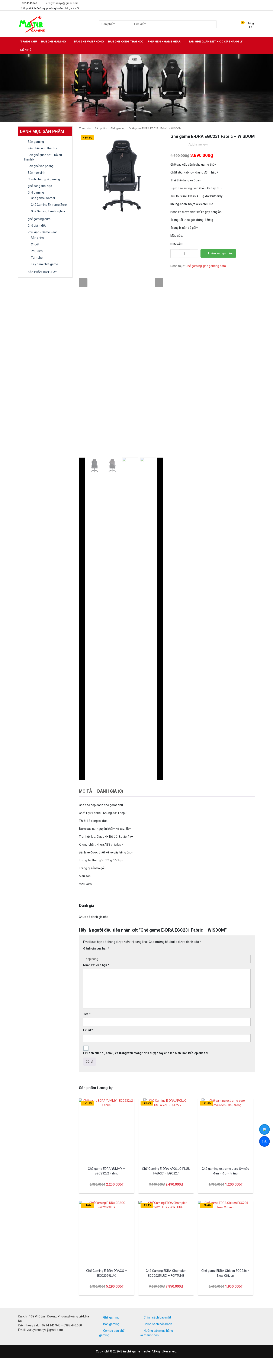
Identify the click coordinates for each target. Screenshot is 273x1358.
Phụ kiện (37, 251)
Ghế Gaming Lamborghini (48, 211)
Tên (86, 1014)
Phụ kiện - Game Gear (42, 232)
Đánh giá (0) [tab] (110, 791)
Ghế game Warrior (43, 198)
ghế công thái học (40, 186)
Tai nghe (37, 257)
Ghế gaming (117, 128)
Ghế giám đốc (37, 225)
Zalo (264, 1142)
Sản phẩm (101, 128)
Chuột (35, 244)
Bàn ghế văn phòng (41, 166)
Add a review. (198, 144)
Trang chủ (85, 128)
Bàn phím (37, 237)
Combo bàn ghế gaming (44, 179)
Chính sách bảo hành (158, 1324)
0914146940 (29, 3)
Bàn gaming (36, 141)
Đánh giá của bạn (96, 948)
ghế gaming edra (214, 266)
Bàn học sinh (36, 172)
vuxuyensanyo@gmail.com (61, 3)
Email (88, 1030)
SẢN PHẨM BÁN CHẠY (42, 272)
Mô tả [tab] (85, 791)
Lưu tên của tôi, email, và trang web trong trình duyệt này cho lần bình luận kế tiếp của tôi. (146, 1053)
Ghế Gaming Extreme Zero (49, 204)
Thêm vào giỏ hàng (221, 253)
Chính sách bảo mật (157, 1317)
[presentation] (83, 282)
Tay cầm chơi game (44, 264)
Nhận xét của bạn (96, 965)
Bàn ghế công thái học (43, 148)
